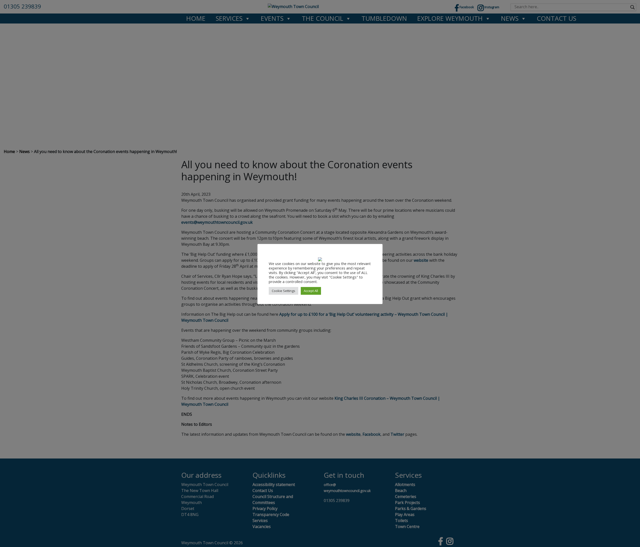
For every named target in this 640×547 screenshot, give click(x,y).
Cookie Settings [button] (283, 290)
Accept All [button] (311, 290)
